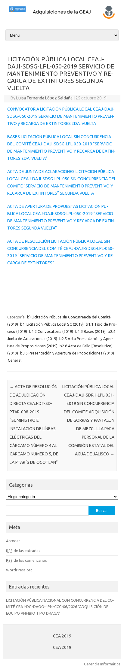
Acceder (13, 541)
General (14, 360)
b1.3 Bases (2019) (90, 331)
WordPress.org (19, 570)
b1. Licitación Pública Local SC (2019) (52, 324)
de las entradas (23, 551)
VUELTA (86, 193)
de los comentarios (26, 560)
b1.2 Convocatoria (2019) (51, 331)
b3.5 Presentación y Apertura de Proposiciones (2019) (67, 353)
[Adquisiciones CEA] (62, 18)
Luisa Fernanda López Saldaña (44, 98)
